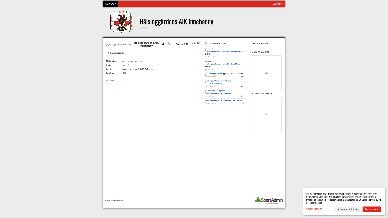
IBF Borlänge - (224, 74)
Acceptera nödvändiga (348, 209)
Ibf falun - (224, 51)
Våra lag (109, 4)
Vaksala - (224, 64)
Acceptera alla (372, 209)
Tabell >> (149, 69)
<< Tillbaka (110, 80)
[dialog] (344, 201)
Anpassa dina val (314, 209)
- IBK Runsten (224, 101)
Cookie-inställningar (114, 201)
